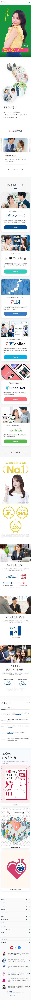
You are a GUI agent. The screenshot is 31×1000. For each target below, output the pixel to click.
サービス (2, 906)
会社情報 (2, 899)
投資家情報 (3, 909)
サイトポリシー (4, 926)
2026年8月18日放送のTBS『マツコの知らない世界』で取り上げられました (18, 714)
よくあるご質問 (4, 939)
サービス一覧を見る (15, 452)
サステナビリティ (4, 912)
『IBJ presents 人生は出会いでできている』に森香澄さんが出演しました (18, 720)
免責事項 (2, 932)
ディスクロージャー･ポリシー (6, 929)
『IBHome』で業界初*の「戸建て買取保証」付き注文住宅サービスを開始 (18, 726)
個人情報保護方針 (4, 919)
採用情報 (2, 916)
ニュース (2, 902)
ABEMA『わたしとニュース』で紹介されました (16, 733)
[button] (8, 169)
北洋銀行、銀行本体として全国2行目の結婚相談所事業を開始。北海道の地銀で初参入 (18, 739)
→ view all (27, 702)
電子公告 (2, 922)
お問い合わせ (3, 942)
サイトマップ (3, 935)
